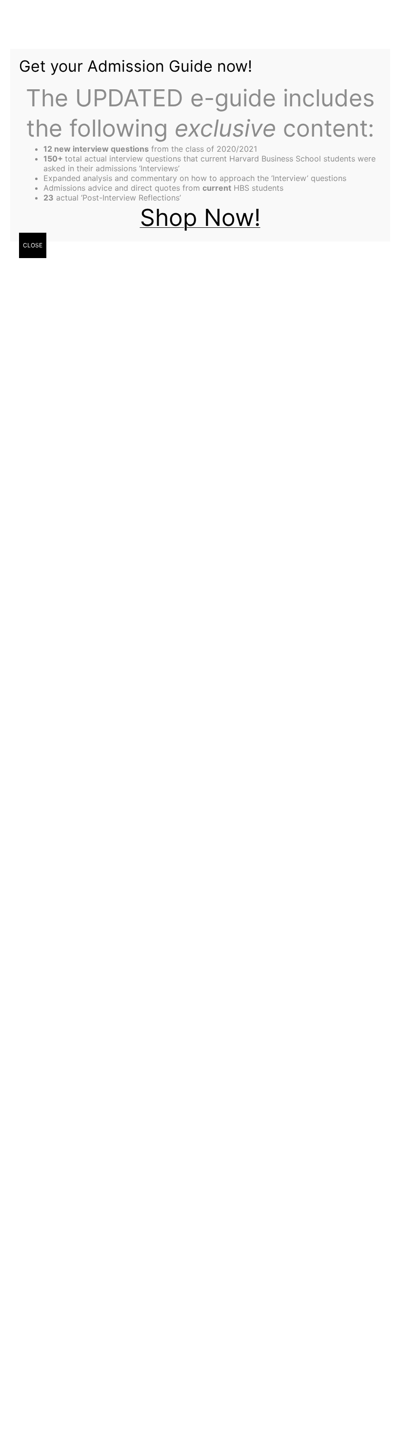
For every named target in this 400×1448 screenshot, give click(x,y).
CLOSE (32, 245)
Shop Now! (200, 217)
